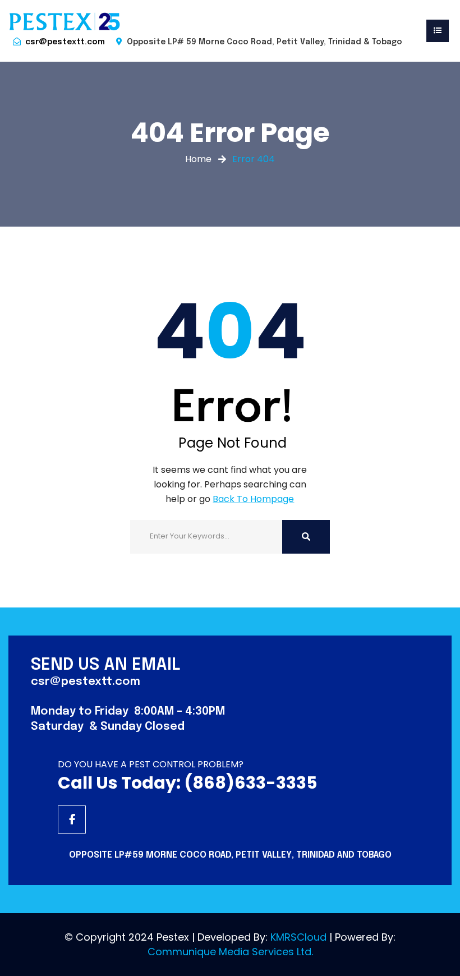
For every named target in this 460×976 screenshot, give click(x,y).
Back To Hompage (253, 498)
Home (198, 159)
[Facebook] (72, 819)
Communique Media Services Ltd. (230, 952)
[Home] (64, 21)
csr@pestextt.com (65, 42)
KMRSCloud (298, 937)
